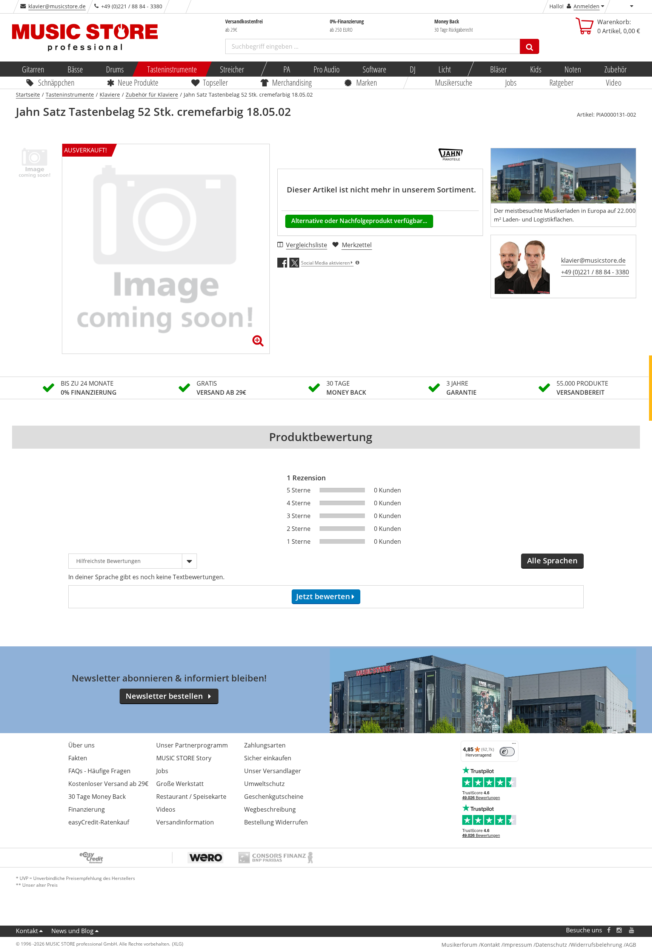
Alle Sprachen (552, 560)
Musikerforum (459, 944)
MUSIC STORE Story (183, 758)
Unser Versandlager (272, 771)
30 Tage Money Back (97, 796)
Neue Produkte (138, 82)
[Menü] (513, 745)
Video (614, 82)
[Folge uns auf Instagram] (619, 930)
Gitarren (33, 69)
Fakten (77, 758)
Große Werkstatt (180, 784)
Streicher (232, 69)
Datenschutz (551, 944)
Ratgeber (561, 82)
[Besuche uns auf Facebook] (609, 930)
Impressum (517, 944)
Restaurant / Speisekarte (191, 796)
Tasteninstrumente (172, 69)
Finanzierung (86, 809)
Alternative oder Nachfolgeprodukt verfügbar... (359, 221)
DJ (412, 69)
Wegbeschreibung (270, 809)
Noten (572, 69)
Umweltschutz (264, 784)
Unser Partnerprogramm (192, 745)
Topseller (215, 82)
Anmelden (587, 6)
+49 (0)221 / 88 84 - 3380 (595, 272)
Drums (115, 69)
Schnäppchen (56, 82)
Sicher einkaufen (267, 758)
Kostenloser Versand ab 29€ (108, 784)
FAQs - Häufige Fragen (99, 771)
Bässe (75, 69)
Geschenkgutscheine (273, 796)
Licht (444, 69)
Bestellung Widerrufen (276, 822)
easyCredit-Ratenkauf (98, 822)
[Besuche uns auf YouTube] (632, 930)
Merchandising (292, 82)
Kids (535, 69)
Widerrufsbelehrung (596, 944)
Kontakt (27, 931)
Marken (366, 82)
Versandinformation (185, 822)
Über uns (81, 745)
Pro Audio (326, 69)
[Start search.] (529, 46)
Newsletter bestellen (164, 696)
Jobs (511, 82)
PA (286, 69)
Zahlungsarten (265, 745)
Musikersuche (454, 82)
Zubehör (615, 69)
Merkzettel (357, 245)
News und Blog (72, 931)
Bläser (498, 69)
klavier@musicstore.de (57, 6)
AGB (631, 944)
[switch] (507, 751)
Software (374, 69)
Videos (165, 809)
